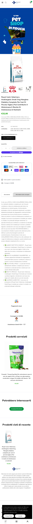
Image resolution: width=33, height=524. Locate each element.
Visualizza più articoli (16, 409)
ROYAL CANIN (26, 129)
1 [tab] (11, 82)
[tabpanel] (16, 70)
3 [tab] (14, 82)
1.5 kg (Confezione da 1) (8, 138)
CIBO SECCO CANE (18, 129)
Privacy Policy (8, 516)
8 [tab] (21, 82)
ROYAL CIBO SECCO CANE (17, 130)
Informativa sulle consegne (22, 194)
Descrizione (7, 194)
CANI (12, 129)
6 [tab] (18, 82)
